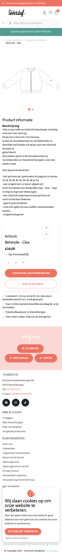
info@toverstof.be (21, 394)
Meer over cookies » (17, 538)
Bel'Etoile (11, 236)
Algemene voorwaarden (15, 545)
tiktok (47, 358)
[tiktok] (25, 402)
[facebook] (6, 402)
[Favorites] (51, 12)
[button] (46, 227)
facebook (32, 348)
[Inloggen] (44, 12)
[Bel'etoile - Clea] (31, 80)
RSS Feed (54, 545)
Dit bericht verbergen (23, 531)
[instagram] (16, 402)
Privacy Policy (38, 545)
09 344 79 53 (13, 389)
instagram (20, 358)
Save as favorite (32, 284)
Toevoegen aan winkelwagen (31, 273)
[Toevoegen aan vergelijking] (46, 234)
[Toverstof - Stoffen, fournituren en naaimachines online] (18, 12)
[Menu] (3, 23)
